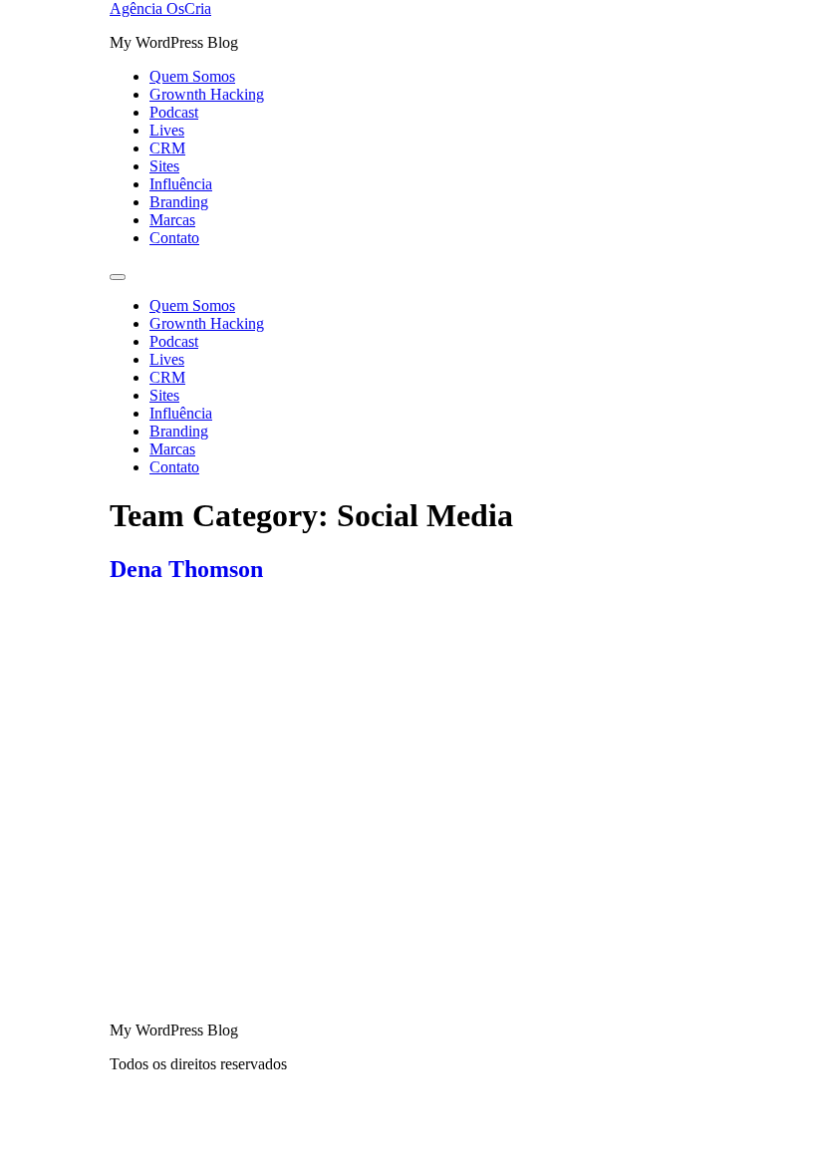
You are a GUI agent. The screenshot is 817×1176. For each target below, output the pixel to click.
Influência (180, 183)
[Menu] (118, 277)
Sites (164, 165)
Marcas (172, 219)
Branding (178, 201)
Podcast (173, 112)
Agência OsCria (160, 8)
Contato (174, 237)
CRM (167, 148)
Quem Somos (192, 76)
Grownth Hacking (206, 94)
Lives (166, 130)
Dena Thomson (186, 569)
